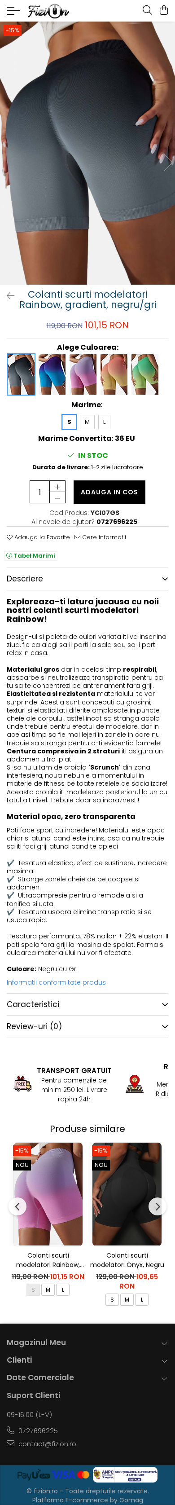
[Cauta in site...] (147, 10)
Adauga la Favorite (41, 537)
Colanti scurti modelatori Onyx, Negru (127, 1260)
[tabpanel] (87, 153)
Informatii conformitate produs (56, 982)
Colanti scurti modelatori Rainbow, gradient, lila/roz (48, 1260)
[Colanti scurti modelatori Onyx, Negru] (127, 1194)
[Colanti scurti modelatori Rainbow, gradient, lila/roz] (48, 1194)
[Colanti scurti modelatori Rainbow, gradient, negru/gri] (87, 153)
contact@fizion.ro (46, 1443)
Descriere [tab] (25, 578)
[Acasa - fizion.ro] (60, 11)
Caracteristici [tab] (33, 1004)
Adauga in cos (109, 492)
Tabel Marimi (33, 555)
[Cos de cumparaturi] (163, 10)
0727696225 (37, 1430)
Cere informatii (103, 537)
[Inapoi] (6, 296)
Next (168, 162)
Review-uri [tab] (34, 1026)
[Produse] (14, 13)
